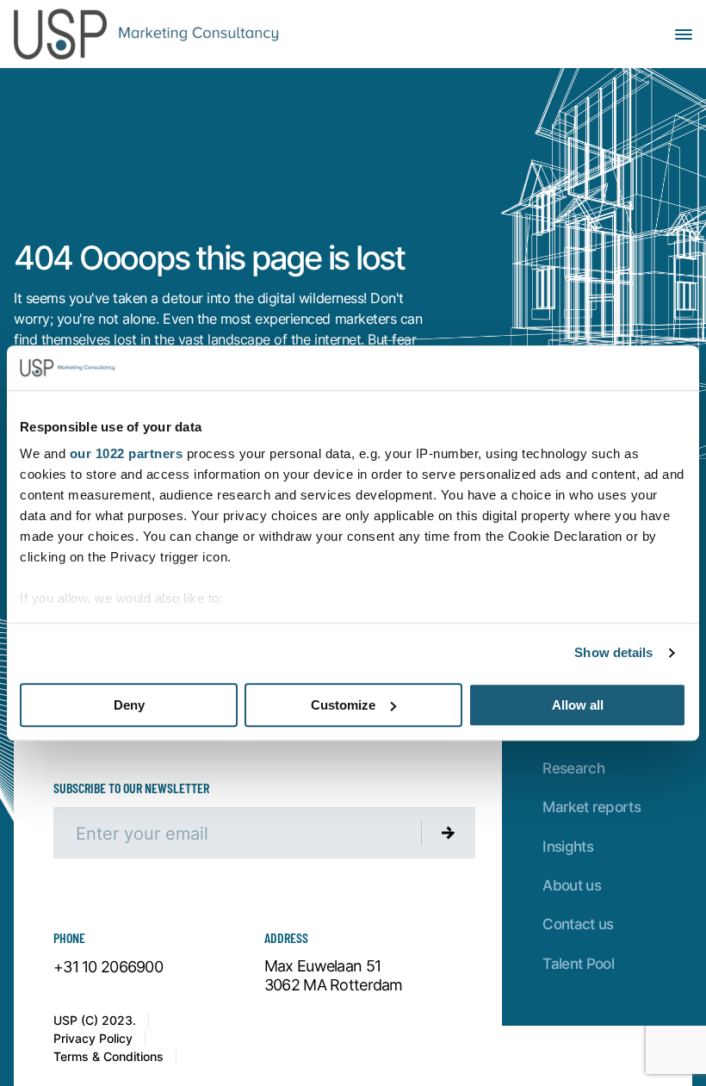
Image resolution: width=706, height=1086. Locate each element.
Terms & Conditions (108, 1056)
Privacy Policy (93, 1038)
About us (571, 884)
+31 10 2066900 (108, 967)
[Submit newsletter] (448, 833)
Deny (129, 705)
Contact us (577, 923)
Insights (567, 845)
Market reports (591, 806)
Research (573, 767)
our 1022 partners (126, 454)
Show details (613, 653)
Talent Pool (578, 963)
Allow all (578, 705)
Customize (343, 705)
